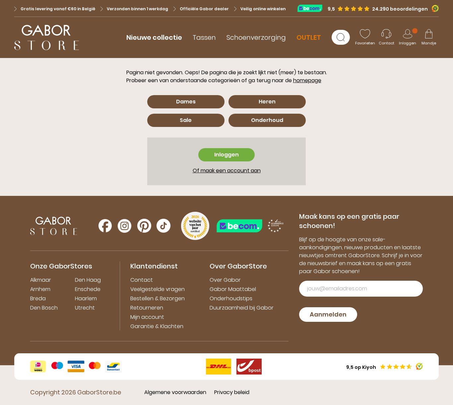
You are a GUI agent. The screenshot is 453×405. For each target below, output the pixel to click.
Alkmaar (40, 280)
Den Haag (88, 280)
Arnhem (40, 289)
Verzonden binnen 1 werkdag (137, 9)
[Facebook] (105, 225)
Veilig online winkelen (263, 9)
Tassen (204, 37)
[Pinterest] (144, 226)
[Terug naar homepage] (46, 37)
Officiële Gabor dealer (204, 9)
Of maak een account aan (227, 170)
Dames (186, 101)
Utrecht (85, 308)
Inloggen (226, 154)
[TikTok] (163, 226)
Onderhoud (267, 120)
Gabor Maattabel (233, 289)
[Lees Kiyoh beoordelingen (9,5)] (433, 8)
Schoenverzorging (256, 37)
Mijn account (147, 317)
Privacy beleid (231, 392)
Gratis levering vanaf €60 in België (58, 9)
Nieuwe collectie (154, 37)
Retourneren (146, 308)
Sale (186, 120)
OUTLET (308, 37)
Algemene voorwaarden (175, 392)
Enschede (87, 289)
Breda (38, 298)
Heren (267, 101)
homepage (307, 80)
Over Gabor (225, 280)
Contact (141, 280)
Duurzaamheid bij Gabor (242, 308)
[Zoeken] (341, 37)
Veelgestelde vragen (157, 289)
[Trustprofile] (312, 8)
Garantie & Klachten (156, 326)
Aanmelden (328, 314)
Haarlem (86, 298)
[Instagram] (124, 225)
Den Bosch (44, 308)
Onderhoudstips (231, 298)
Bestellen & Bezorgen (157, 298)
